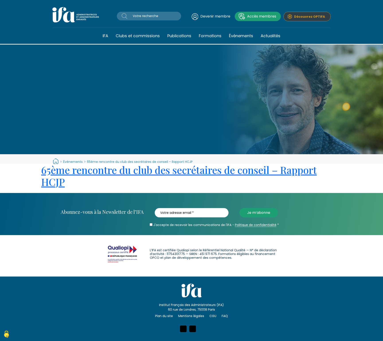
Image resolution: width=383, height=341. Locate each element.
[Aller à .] (56, 162)
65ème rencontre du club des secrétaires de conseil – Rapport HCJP (179, 175)
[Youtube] (192, 328)
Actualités (270, 36)
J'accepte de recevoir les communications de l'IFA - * (215, 225)
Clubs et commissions (138, 36)
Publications (179, 36)
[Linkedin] (183, 328)
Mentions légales (191, 316)
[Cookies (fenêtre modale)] (6, 335)
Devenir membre (215, 16)
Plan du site (164, 316)
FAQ (225, 316)
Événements (241, 36)
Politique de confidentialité (255, 225)
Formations (210, 36)
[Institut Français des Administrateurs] (75, 14)
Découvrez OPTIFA (309, 16)
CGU (212, 316)
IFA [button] (105, 36)
